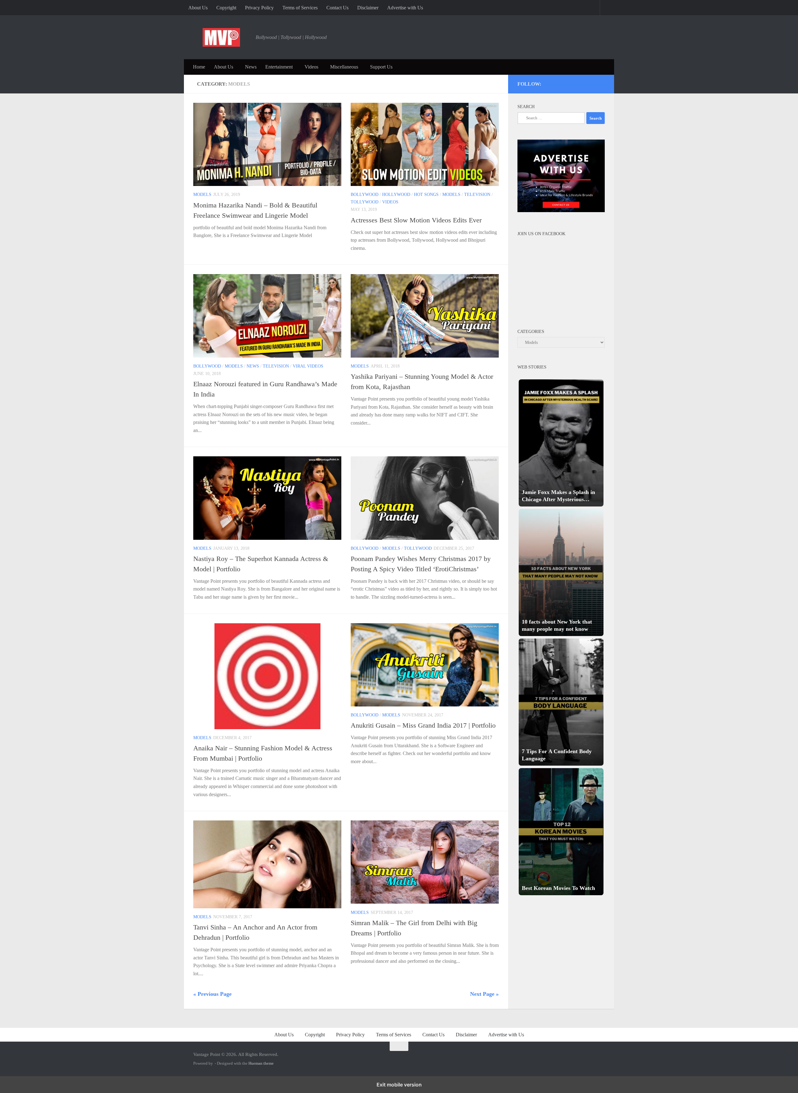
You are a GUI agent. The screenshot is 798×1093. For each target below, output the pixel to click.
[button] (561, 442)
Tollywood (364, 202)
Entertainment (279, 66)
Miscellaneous (344, 66)
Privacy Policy (259, 7)
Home (199, 66)
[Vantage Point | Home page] (221, 37)
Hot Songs (426, 194)
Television (477, 194)
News (251, 66)
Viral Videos (308, 366)
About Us (198, 7)
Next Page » (484, 994)
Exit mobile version (399, 1084)
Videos (311, 66)
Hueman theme (261, 1063)
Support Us (381, 66)
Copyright (226, 7)
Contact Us (337, 7)
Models (202, 194)
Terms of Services (300, 7)
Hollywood (396, 194)
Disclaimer (367, 7)
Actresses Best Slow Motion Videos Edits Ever (416, 220)
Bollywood (364, 194)
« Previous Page (212, 994)
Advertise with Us (405, 7)
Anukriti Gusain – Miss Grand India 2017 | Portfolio (423, 725)
